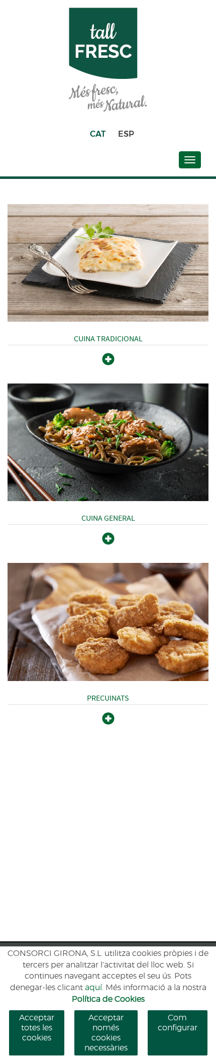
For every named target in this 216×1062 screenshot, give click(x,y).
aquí (93, 988)
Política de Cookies (108, 999)
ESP (126, 134)
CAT (97, 134)
